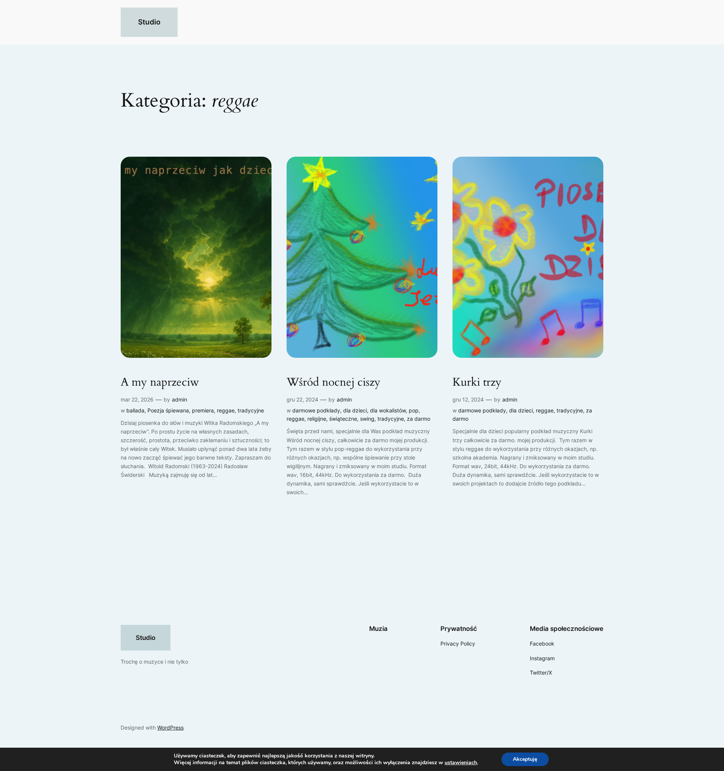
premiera (203, 410)
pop (414, 410)
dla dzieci (355, 410)
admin (179, 399)
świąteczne (343, 418)
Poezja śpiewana (168, 410)
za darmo (418, 418)
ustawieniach (461, 762)
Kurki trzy (477, 382)
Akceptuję (525, 759)
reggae (226, 410)
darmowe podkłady (316, 410)
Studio (149, 21)
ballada (135, 410)
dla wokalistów (388, 410)
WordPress (170, 727)
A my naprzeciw (160, 382)
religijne (316, 418)
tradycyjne (251, 410)
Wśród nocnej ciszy (333, 382)
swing (367, 418)
